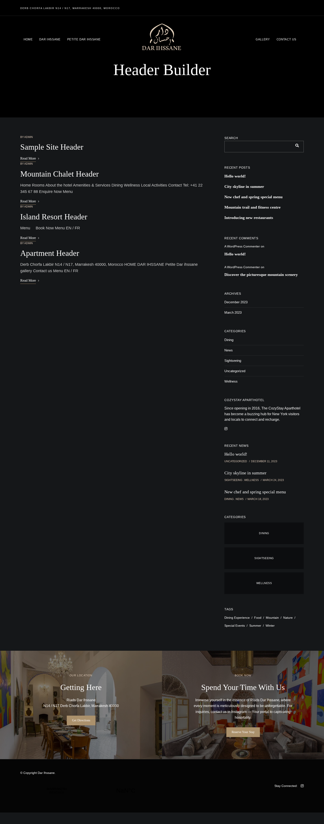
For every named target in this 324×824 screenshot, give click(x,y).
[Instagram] (225, 428)
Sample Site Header (51, 147)
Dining (228, 340)
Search (231, 138)
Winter (270, 625)
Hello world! (235, 176)
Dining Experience (237, 617)
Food (257, 617)
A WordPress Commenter (242, 246)
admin (28, 137)
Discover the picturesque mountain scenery (261, 274)
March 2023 (233, 312)
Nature (288, 617)
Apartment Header (49, 253)
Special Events (234, 625)
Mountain (272, 617)
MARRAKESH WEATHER (91, 790)
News (228, 350)
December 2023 (236, 302)
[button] (81, 720)
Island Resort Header (53, 216)
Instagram (239, 712)
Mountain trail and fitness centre (252, 207)
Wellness (231, 381)
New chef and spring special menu (253, 197)
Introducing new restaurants (248, 217)
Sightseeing (232, 360)
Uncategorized (234, 371)
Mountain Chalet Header (59, 174)
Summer (255, 625)
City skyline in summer (244, 186)
